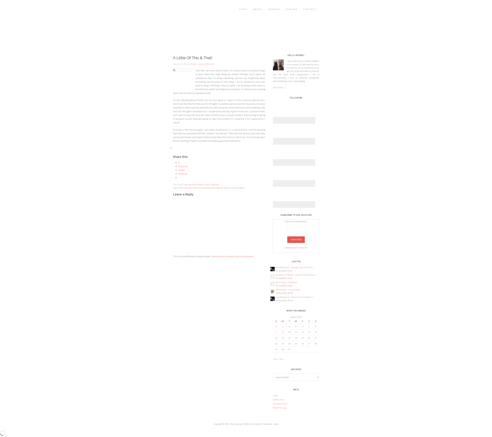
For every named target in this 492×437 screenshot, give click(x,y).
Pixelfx (227, 188)
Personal (192, 184)
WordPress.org (279, 408)
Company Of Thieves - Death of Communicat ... (295, 275)
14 (316, 332)
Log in (275, 395)
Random (200, 184)
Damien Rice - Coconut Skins (287, 289)
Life (185, 184)
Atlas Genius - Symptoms (286, 282)
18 (296, 338)
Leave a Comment (206, 64)
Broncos (188, 188)
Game (212, 188)
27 (309, 343)
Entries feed (278, 399)
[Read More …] (279, 87)
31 (289, 349)
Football (205, 188)
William (242, 188)
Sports (208, 184)
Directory (197, 188)
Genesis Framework (263, 424)
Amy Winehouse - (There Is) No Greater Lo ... (295, 297)
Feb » (281, 359)
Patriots (219, 188)
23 (283, 343)
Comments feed (280, 403)
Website (215, 184)
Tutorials (234, 188)
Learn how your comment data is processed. (232, 256)
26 (302, 343)
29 (276, 349)
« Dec (275, 359)
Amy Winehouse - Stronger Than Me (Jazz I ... (294, 267)
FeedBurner (301, 247)
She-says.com (237, 424)
